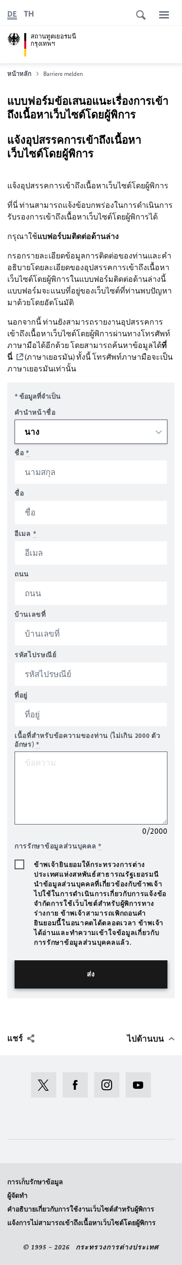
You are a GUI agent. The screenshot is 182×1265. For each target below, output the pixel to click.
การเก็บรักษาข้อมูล (35, 1182)
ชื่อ (22, 453)
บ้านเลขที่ (30, 614)
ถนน (22, 574)
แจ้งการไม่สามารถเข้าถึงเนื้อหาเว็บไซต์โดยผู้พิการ (81, 1223)
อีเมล (25, 534)
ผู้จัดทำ (17, 1196)
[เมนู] (164, 14)
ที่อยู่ (21, 695)
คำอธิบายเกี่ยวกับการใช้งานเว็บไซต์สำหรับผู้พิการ (80, 1209)
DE (12, 13)
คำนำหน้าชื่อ (35, 412)
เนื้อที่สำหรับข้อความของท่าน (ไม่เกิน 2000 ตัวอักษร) (88, 740)
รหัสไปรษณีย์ (35, 655)
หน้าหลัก (19, 73)
